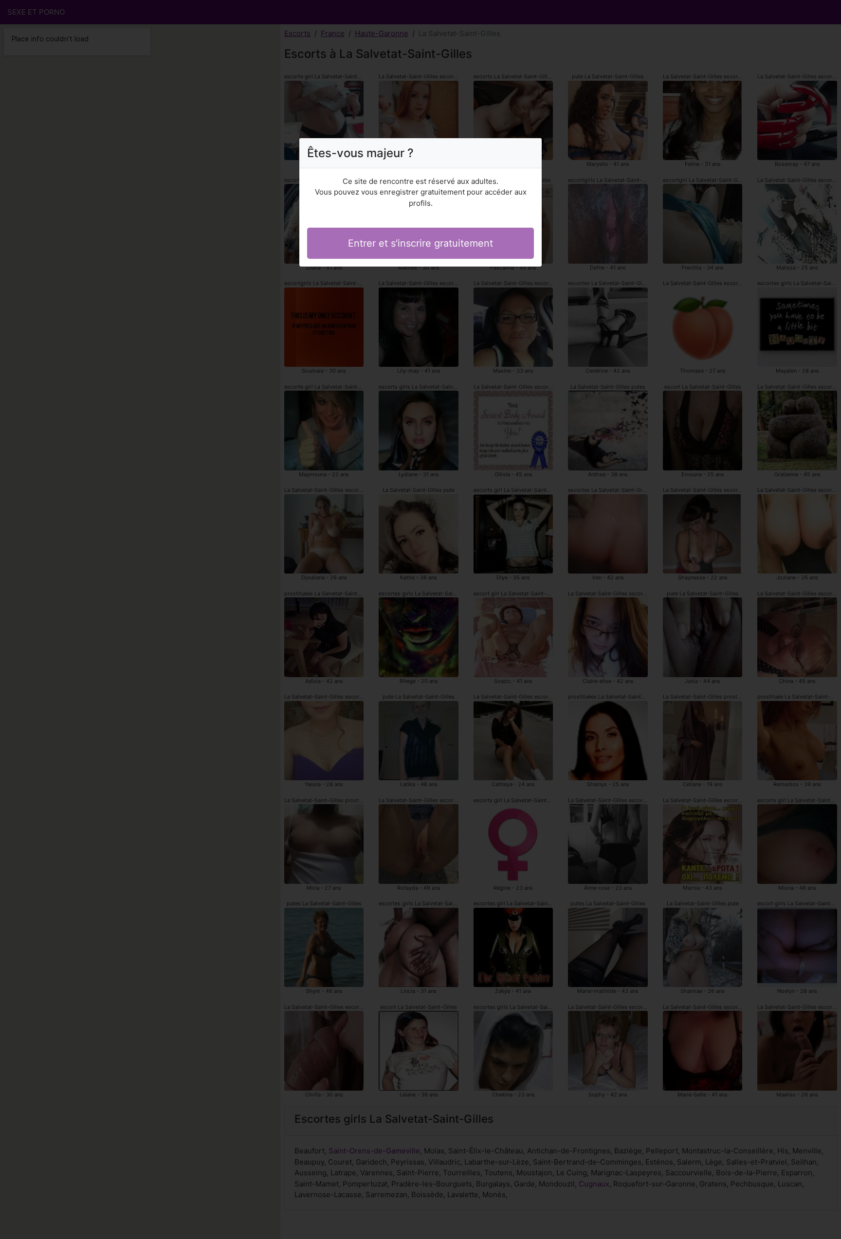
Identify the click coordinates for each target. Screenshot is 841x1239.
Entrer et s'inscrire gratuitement (420, 243)
